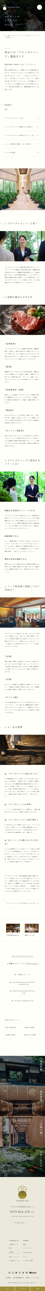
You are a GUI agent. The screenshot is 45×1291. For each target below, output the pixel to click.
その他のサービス (14, 1260)
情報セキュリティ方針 (32, 1277)
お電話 (37, 1288)
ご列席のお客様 (10, 1035)
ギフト (25, 1257)
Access (7, 1288)
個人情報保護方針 (19, 1277)
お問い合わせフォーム (12, 1020)
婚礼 (9, 35)
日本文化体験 (27, 1252)
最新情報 (26, 1240)
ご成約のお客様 (29, 1027)
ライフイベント (28, 1248)
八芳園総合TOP (14, 1240)
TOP (6, 35)
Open (39, 7)
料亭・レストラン (14, 1257)
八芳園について (14, 1244)
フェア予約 (22, 1288)
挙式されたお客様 (30, 1035)
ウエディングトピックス (18, 35)
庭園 (24, 1244)
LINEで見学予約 (10, 1027)
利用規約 (8, 1277)
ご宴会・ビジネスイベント (14, 1252)
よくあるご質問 (28, 1260)
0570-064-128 (22, 1211)
